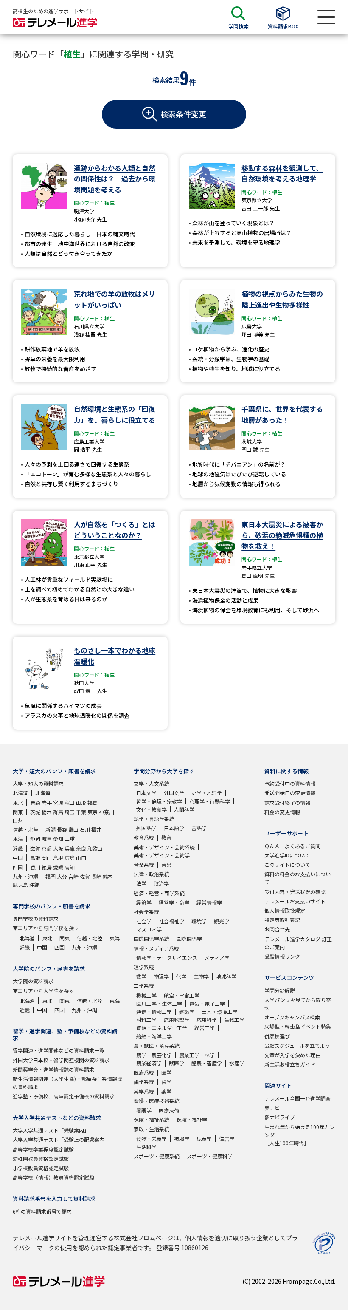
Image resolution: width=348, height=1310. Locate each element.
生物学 (201, 976)
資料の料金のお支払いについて (297, 878)
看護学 (144, 1110)
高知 (70, 867)
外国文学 (174, 792)
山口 (81, 857)
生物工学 (234, 1019)
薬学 (166, 1091)
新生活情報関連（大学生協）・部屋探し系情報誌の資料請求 (67, 1082)
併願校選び (277, 1036)
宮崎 (73, 876)
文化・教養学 (151, 809)
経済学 (144, 902)
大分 (62, 876)
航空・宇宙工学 (181, 995)
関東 (18, 811)
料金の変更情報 (282, 811)
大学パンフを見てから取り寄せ (297, 1003)
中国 (18, 857)
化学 (181, 976)
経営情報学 (209, 902)
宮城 (58, 802)
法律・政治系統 (151, 873)
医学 (166, 1072)
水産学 (236, 1063)
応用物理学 (176, 1019)
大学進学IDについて (287, 855)
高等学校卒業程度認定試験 (43, 1149)
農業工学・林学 (197, 1054)
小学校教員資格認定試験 (41, 1167)
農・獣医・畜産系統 (157, 1045)
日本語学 (174, 828)
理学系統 (144, 966)
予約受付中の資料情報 (289, 783)
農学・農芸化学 (154, 1054)
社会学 (144, 921)
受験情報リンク (282, 956)
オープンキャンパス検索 (292, 1017)
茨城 (35, 811)
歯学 (166, 1081)
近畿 (18, 848)
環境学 (199, 921)
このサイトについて (287, 864)
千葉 (81, 811)
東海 (18, 838)
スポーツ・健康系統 (157, 1156)
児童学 (204, 1138)
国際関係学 (189, 938)
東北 (18, 802)
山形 (81, 802)
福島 (92, 802)
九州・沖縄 (25, 876)
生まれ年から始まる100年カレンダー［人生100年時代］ (299, 1134)
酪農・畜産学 (206, 1063)
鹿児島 (20, 884)
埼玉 (70, 811)
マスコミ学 (149, 929)
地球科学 (226, 976)
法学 (141, 883)
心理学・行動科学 (209, 801)
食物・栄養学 (151, 1138)
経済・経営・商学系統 (159, 893)
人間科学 (184, 809)
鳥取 (35, 857)
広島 (70, 857)
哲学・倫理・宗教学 (159, 801)
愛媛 (58, 867)
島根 (58, 857)
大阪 (58, 848)
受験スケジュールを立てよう (297, 1045)
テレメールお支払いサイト (295, 901)
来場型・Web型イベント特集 (297, 1026)
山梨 (18, 819)
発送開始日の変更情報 (289, 792)
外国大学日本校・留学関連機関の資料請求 (61, 1060)
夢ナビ (272, 1107)
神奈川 (106, 811)
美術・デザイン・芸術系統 (164, 847)
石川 (85, 829)
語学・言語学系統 (154, 818)
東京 (92, 811)
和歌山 (95, 848)
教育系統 (144, 837)
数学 (141, 976)
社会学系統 (146, 911)
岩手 (47, 802)
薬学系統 (144, 1091)
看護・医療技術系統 (157, 1100)
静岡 (35, 838)
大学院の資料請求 (33, 981)
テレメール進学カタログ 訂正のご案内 (298, 943)
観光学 (221, 921)
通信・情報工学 (154, 1011)
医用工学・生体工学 (159, 1003)
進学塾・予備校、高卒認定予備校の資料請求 (64, 1096)
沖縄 (34, 884)
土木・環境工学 (219, 1011)
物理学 (161, 976)
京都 (47, 848)
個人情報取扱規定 (284, 910)
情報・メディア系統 (156, 948)
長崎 (96, 876)
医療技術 (169, 1110)
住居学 (226, 1138)
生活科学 (146, 1146)
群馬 (58, 811)
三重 (70, 838)
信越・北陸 (25, 829)
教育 (166, 837)
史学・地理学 (206, 792)
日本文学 (146, 792)
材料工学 (146, 1019)
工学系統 (144, 985)
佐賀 (85, 876)
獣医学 (176, 1063)
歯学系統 (144, 1081)
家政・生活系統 (151, 1128)
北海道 (20, 792)
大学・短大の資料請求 (38, 783)
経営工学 (204, 1027)
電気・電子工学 (207, 1003)
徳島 (47, 867)
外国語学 (146, 828)
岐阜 (47, 838)
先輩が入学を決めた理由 (292, 1054)
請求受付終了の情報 (287, 802)
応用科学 (206, 1019)
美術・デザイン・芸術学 (162, 855)
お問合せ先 (277, 929)
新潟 (50, 829)
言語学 (199, 828)
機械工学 (146, 995)
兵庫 (70, 848)
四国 (18, 867)
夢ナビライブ (279, 1116)
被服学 (181, 1138)
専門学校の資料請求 (36, 918)
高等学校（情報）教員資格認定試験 (53, 1177)
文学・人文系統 (151, 783)
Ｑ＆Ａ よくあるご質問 (292, 845)
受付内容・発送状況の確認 (295, 891)
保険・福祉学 (192, 1119)
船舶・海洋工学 (154, 1036)
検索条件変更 (183, 113)
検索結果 (166, 80)
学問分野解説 (279, 990)
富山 (73, 829)
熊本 (108, 876)
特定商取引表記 (282, 919)
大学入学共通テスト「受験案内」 (51, 1130)
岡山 (47, 857)
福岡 (50, 876)
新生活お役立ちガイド (289, 1064)
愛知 (58, 838)
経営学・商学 (174, 902)
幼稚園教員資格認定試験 (41, 1158)
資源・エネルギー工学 (161, 1027)
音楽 (166, 864)
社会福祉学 (171, 921)
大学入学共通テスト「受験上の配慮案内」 (61, 1139)
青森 (35, 802)
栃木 (47, 811)
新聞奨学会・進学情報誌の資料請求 (53, 1069)
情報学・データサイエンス (166, 957)
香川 (35, 867)
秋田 (70, 802)
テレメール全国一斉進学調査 (297, 1098)
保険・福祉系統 (151, 1119)
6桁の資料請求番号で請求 (42, 1211)
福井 (96, 829)
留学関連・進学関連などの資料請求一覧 (58, 1050)
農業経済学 (149, 1063)
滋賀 (35, 848)
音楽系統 (144, 864)
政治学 (161, 883)
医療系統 (144, 1072)
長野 (62, 829)
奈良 (81, 848)
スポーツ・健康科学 (210, 1156)
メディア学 (217, 957)
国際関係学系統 (151, 938)
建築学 (186, 1011)
